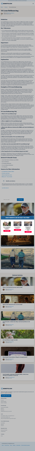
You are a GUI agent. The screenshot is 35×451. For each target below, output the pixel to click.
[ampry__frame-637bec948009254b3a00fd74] (17, 225)
